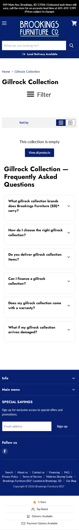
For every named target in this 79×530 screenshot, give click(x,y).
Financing (54, 472)
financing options (36, 292)
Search (9, 472)
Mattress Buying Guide (59, 476)
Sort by (23, 122)
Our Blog (71, 480)
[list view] (70, 122)
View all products (39, 152)
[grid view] (61, 122)
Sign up (62, 426)
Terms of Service (32, 476)
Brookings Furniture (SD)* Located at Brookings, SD (32, 480)
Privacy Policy (10, 476)
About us (22, 472)
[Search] (71, 45)
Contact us (38, 472)
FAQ (66, 472)
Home (6, 71)
